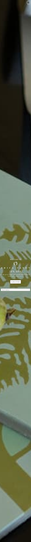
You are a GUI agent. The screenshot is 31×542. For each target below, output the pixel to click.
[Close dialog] (28, 2)
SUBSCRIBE (15, 282)
